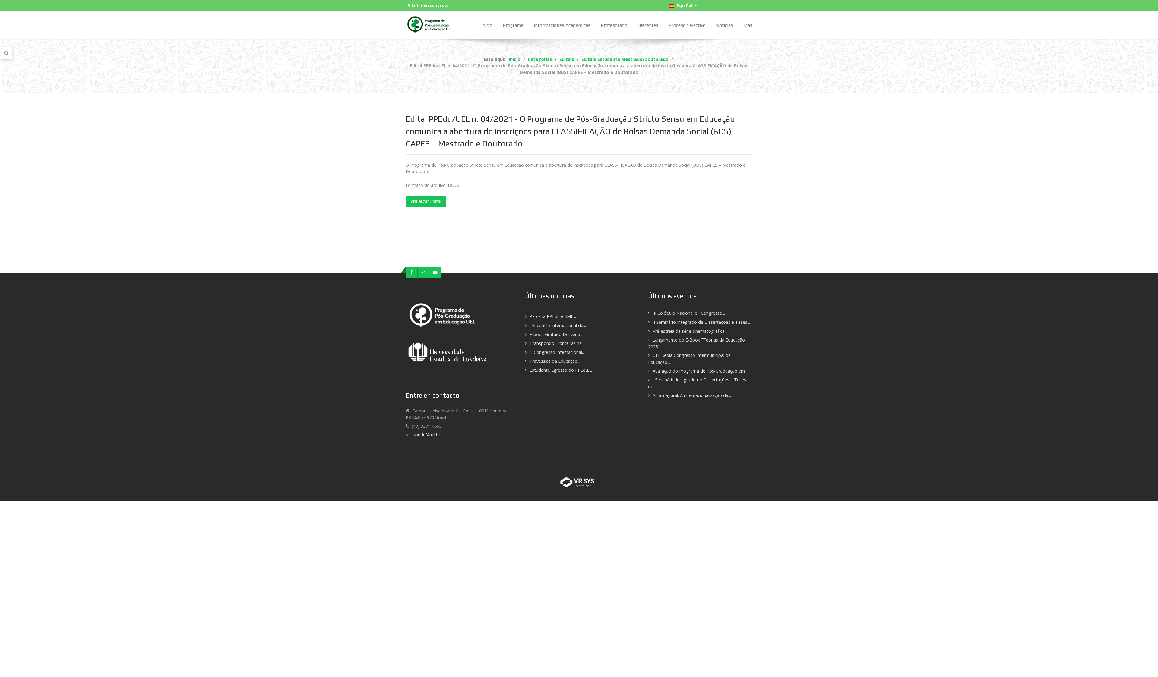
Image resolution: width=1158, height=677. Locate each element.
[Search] (6, 53)
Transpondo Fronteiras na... (557, 343)
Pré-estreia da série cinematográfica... (690, 331)
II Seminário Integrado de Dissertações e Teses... (701, 322)
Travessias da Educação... (555, 361)
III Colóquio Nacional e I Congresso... (689, 313)
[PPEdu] (431, 24)
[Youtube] (435, 272)
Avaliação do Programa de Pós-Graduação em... (700, 371)
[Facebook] (412, 272)
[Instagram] (424, 272)
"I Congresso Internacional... (557, 352)
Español (684, 5)
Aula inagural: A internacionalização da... (692, 395)
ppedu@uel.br (426, 434)
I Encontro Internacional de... (558, 325)
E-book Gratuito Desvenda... (557, 334)
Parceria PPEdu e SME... (553, 316)
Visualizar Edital (425, 201)
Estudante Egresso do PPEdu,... (561, 370)
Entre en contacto (430, 5)
